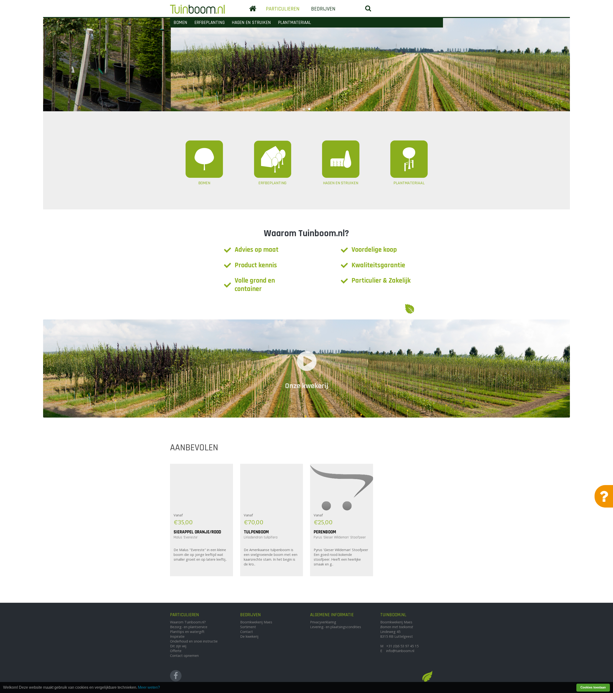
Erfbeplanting (209, 23)
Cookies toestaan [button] (593, 687)
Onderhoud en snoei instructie (194, 641)
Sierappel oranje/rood (197, 532)
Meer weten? (149, 687)
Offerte (176, 650)
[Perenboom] (341, 488)
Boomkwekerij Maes (256, 622)
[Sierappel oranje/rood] (201, 488)
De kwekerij (249, 636)
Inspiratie (177, 636)
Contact (246, 631)
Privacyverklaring (323, 622)
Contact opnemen (184, 655)
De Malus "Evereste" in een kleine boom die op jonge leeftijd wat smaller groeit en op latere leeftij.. (200, 555)
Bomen (180, 23)
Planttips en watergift (187, 631)
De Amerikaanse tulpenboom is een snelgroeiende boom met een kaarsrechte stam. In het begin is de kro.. (270, 557)
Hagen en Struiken (251, 23)
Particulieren (282, 9)
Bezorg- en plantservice (188, 627)
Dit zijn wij (178, 646)
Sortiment (248, 627)
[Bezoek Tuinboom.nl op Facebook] (176, 676)
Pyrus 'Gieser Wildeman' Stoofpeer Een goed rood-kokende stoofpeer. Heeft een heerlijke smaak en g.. (341, 557)
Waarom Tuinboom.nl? (188, 622)
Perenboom (325, 532)
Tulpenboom (256, 532)
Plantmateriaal (294, 23)
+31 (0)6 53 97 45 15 (402, 646)
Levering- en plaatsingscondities (335, 627)
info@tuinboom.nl (400, 650)
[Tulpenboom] (271, 488)
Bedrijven (323, 9)
